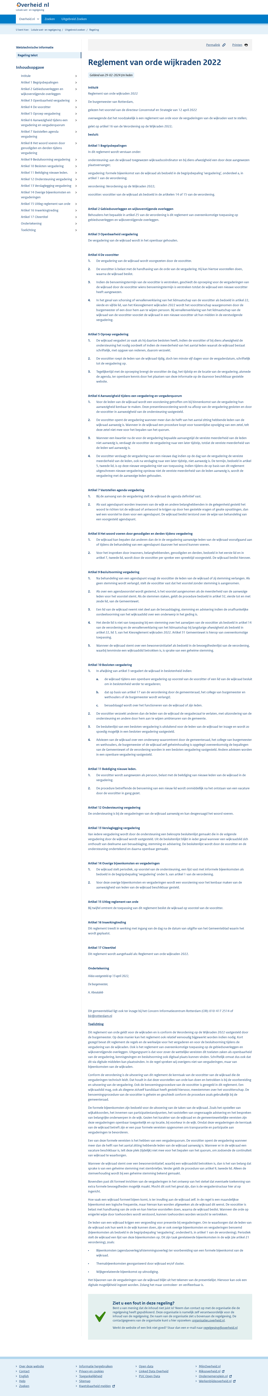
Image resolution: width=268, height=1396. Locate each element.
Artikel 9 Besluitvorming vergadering (45, 159)
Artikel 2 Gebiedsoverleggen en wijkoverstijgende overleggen (42, 91)
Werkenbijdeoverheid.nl (215, 1381)
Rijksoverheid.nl (209, 1371)
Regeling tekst (28, 55)
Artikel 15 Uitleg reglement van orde (45, 204)
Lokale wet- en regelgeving (46, 29)
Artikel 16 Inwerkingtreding (39, 210)
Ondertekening (31, 223)
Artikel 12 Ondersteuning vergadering (46, 179)
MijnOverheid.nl (210, 1366)
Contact (24, 1371)
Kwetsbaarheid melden (95, 1386)
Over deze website (31, 1366)
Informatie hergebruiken (96, 1366)
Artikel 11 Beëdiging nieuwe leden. (44, 173)
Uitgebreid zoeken (75, 29)
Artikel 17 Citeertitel (34, 217)
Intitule (26, 76)
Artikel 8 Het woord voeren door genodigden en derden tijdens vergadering (43, 148)
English (24, 1376)
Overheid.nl (27, 20)
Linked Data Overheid (153, 1371)
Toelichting (28, 230)
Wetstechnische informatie (34, 47)
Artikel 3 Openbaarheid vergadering (45, 100)
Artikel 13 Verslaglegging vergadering (46, 186)
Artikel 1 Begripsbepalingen (39, 82)
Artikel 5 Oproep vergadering (40, 114)
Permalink (213, 45)
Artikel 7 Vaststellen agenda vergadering (40, 134)
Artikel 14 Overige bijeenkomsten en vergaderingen (46, 194)
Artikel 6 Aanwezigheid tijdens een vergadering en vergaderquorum (44, 122)
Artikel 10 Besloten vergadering (42, 166)
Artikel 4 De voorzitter (36, 107)
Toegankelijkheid (90, 1376)
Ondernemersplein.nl (213, 1376)
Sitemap (84, 1381)
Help (22, 1381)
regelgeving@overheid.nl (220, 1328)
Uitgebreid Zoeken (74, 19)
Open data (146, 1366)
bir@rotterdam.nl (100, 1016)
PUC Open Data (149, 1376)
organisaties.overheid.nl (208, 1320)
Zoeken (50, 19)
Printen (237, 45)
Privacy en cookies (91, 1371)
